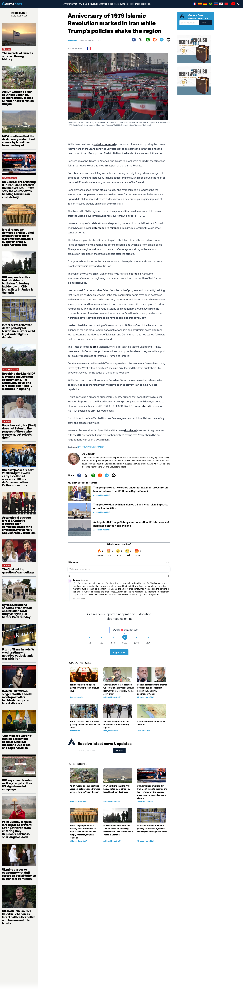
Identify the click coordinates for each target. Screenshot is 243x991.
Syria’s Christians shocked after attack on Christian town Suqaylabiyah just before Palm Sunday (17, 611)
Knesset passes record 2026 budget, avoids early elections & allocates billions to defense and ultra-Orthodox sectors (18, 477)
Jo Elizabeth (73, 40)
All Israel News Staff (101, 495)
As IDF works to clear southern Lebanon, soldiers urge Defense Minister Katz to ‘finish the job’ (18, 98)
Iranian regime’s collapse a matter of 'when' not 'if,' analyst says (84, 687)
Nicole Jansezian (77, 697)
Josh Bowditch (143, 731)
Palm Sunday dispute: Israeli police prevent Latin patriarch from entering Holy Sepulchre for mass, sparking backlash (17, 829)
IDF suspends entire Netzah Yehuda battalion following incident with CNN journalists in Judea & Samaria (17, 284)
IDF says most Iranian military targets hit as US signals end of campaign (17, 784)
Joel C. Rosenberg (145, 801)
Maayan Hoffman (110, 731)
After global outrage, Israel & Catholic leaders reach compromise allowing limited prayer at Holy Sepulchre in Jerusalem (19, 525)
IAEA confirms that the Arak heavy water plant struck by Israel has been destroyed (18, 140)
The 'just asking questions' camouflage (18, 570)
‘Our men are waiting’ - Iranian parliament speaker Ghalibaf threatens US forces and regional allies (18, 742)
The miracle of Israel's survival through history (17, 56)
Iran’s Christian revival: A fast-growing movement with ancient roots (85, 724)
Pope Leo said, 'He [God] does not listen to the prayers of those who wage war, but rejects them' (19, 431)
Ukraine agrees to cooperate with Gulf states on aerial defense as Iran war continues (19, 874)
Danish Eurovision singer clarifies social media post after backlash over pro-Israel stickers (17, 697)
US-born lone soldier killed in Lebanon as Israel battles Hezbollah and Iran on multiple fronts (18, 917)
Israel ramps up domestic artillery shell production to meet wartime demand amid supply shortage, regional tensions (18, 237)
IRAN (80, 447)
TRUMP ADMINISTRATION (93, 447)
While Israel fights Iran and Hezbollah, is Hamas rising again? (116, 724)
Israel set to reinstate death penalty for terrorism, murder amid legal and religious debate (18, 331)
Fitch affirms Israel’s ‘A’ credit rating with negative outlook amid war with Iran (18, 653)
